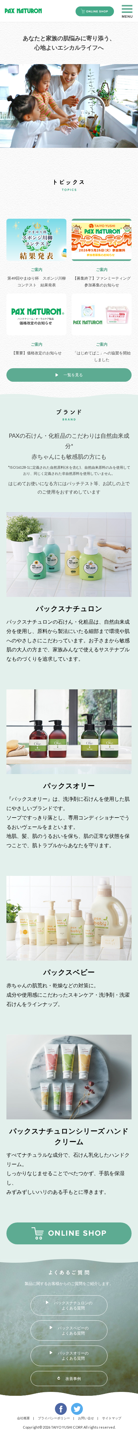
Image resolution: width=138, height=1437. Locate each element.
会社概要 (23, 1418)
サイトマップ (111, 1418)
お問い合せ (86, 1418)
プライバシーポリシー (54, 1418)
